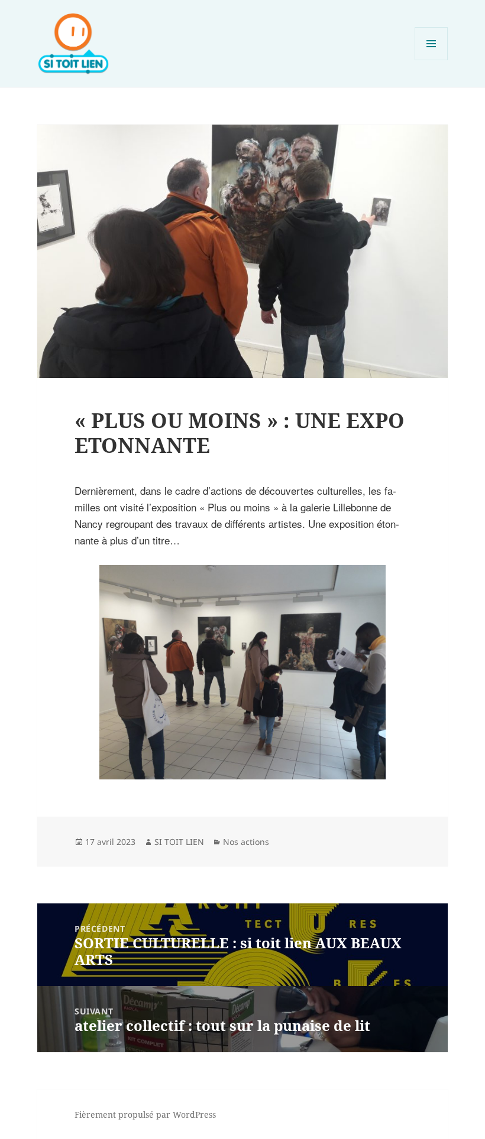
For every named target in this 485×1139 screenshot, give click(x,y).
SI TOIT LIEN (179, 841)
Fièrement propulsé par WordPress (145, 1114)
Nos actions (246, 841)
